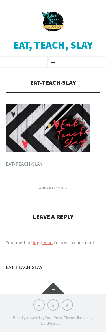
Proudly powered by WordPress (37, 317)
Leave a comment (53, 187)
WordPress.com (52, 323)
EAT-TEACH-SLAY (24, 267)
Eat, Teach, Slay (53, 45)
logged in (43, 242)
